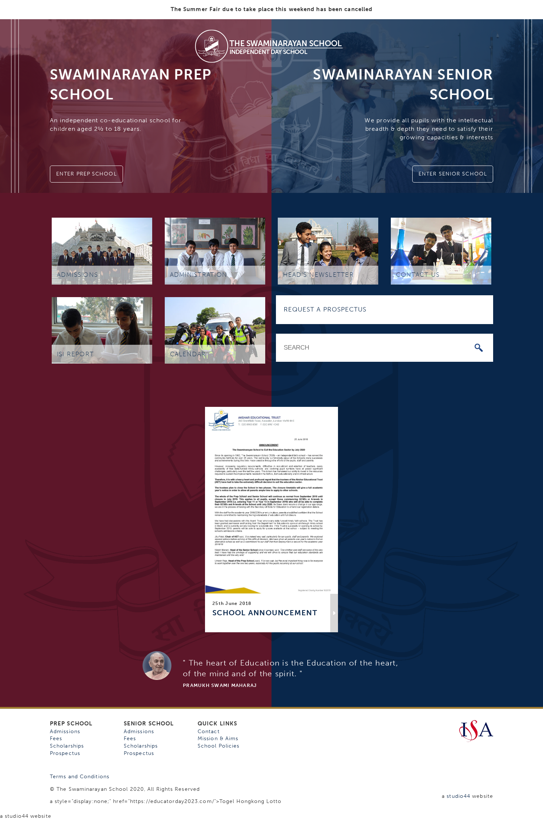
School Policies (219, 746)
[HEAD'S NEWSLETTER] (328, 251)
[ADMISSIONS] (102, 251)
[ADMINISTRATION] (215, 251)
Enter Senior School (453, 174)
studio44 (458, 796)
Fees (56, 738)
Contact (209, 731)
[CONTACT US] (441, 251)
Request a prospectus (325, 309)
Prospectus (65, 753)
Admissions (65, 731)
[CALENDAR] (215, 330)
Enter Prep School (86, 174)
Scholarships (67, 746)
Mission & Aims (218, 738)
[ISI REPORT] (102, 330)
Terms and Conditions (79, 776)
